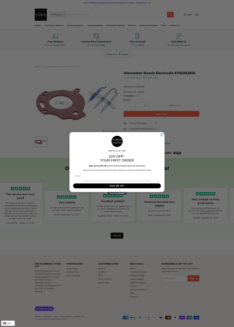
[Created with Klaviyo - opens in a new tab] (117, 193)
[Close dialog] (161, 134)
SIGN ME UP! (117, 186)
